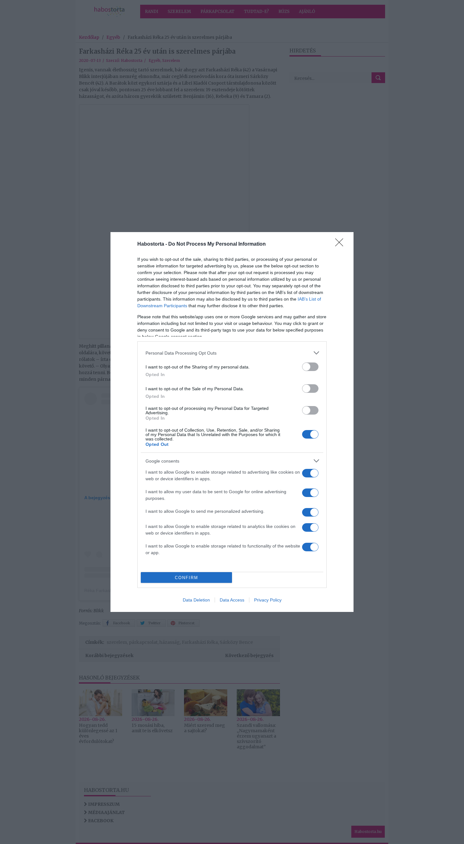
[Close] (341, 244)
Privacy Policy (268, 599)
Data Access (232, 599)
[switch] (310, 366)
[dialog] (232, 422)
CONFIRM (186, 577)
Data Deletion (196, 599)
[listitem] (232, 353)
